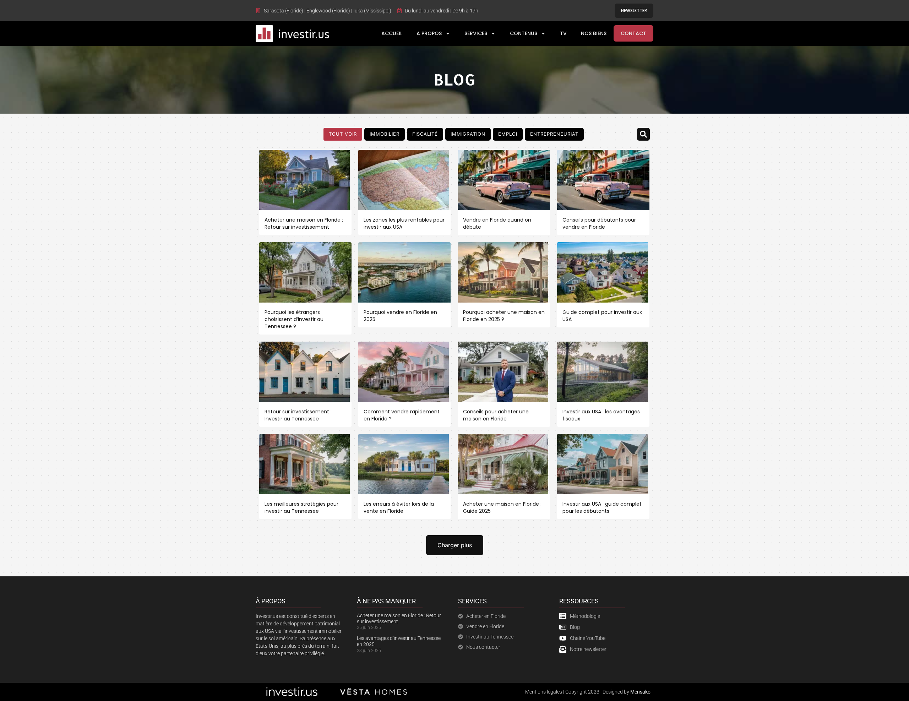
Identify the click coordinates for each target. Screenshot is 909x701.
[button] (643, 134)
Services (475, 33)
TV (563, 33)
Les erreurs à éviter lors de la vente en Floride (399, 507)
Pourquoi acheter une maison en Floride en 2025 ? (504, 316)
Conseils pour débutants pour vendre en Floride (599, 223)
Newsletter (634, 10)
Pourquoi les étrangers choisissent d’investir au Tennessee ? (294, 319)
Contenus (523, 33)
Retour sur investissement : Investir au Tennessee (298, 415)
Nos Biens (593, 33)
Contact (633, 33)
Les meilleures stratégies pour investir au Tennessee (301, 507)
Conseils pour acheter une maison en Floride (496, 415)
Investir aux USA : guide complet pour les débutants (602, 507)
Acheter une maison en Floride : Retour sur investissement (304, 223)
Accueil (391, 33)
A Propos (429, 33)
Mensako (640, 692)
